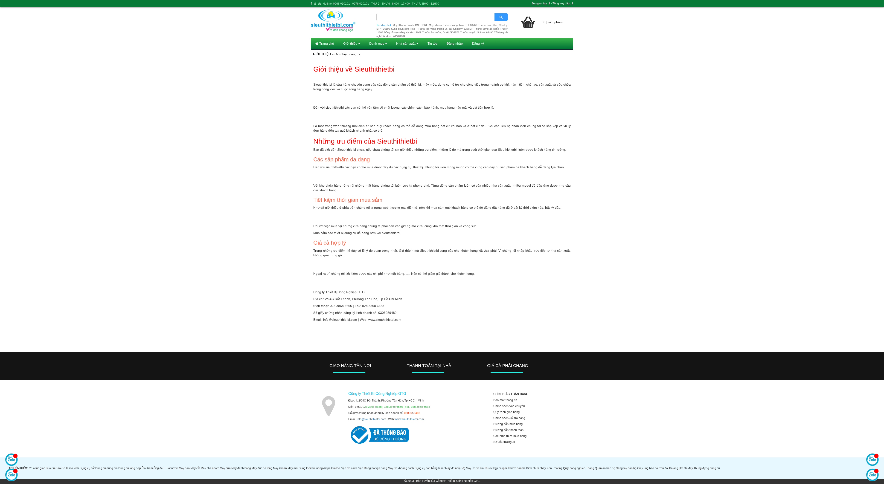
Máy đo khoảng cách (401, 468)
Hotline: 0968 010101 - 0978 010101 (346, 3)
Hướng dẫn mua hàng (508, 424)
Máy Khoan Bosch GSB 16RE (410, 25)
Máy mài (293, 468)
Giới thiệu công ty (347, 54)
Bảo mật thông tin (505, 400)
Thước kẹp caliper (495, 468)
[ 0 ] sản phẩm (552, 22)
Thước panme (517, 468)
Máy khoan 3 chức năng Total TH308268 (453, 25)
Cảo (58, 468)
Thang (590, 468)
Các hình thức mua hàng (509, 436)
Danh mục (377, 43)
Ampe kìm (329, 468)
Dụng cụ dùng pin (106, 468)
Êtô (144, 468)
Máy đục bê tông (262, 468)
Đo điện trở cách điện (349, 468)
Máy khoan (280, 468)
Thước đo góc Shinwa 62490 (476, 32)
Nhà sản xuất (406, 43)
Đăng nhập (455, 43)
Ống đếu (159, 468)
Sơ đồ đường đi (504, 442)
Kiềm (149, 468)
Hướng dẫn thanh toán (508, 430)
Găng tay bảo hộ (626, 468)
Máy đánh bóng (241, 468)
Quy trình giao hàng (506, 412)
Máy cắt (195, 468)
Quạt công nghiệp (574, 468)
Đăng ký (478, 43)
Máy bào (184, 468)
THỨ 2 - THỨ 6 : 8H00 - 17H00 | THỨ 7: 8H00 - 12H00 (405, 3)
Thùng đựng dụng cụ (707, 468)
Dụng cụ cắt (87, 468)
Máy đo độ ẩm (475, 468)
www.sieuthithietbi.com (409, 419)
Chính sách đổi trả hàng (509, 418)
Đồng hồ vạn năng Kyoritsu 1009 (403, 32)
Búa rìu (50, 468)
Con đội (664, 468)
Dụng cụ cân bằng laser (430, 468)
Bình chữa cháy (536, 468)
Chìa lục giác (37, 468)
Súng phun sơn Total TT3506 (408, 28)
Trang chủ (326, 43)
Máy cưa (225, 468)
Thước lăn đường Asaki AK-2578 (440, 32)
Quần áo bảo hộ (605, 468)
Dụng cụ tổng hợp (129, 468)
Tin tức (432, 43)
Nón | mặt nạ (554, 468)
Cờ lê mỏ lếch (70, 468)
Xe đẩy (688, 468)
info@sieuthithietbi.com (371, 419)
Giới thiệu (350, 43)
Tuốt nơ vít (171, 468)
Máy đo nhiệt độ (455, 468)
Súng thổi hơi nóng (311, 468)
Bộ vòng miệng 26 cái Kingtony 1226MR (449, 28)
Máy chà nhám (210, 468)
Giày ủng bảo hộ (647, 468)
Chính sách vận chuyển (509, 406)
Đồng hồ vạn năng (375, 468)
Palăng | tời (676, 468)
